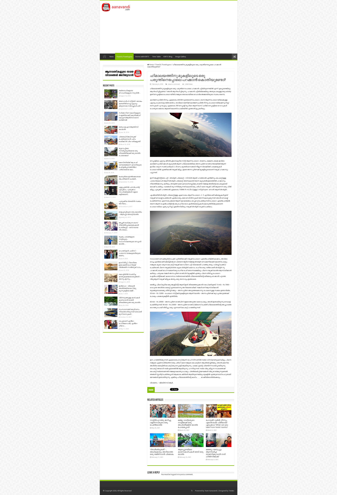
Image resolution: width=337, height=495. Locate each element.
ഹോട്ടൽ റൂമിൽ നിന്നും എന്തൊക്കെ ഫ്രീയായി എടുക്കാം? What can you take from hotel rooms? (217, 423)
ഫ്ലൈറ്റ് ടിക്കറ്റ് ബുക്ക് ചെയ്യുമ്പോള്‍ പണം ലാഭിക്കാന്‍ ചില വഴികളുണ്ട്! (129, 139)
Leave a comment (174, 84)
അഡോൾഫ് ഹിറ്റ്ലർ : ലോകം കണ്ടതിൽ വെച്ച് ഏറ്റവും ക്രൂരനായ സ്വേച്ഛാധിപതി (130, 103)
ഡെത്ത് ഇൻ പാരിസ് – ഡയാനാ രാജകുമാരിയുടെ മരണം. (129, 253)
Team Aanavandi (211, 491)
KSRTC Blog (167, 57)
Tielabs (231, 491)
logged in (174, 474)
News (112, 57)
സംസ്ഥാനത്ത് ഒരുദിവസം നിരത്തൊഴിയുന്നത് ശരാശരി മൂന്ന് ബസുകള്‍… (130, 311)
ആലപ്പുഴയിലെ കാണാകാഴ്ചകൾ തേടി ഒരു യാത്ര (190, 451)
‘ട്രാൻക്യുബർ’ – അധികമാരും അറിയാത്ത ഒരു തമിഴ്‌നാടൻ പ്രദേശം (162, 451)
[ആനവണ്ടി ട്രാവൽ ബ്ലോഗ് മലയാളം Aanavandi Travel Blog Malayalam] (117, 7)
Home (104, 56)
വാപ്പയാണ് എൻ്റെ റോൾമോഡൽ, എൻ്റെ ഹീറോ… (128, 323)
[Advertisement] (168, 31)
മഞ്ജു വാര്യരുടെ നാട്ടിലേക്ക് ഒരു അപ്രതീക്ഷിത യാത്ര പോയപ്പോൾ (188, 423)
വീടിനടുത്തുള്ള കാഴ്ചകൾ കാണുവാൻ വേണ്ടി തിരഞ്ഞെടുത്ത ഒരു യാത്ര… (130, 300)
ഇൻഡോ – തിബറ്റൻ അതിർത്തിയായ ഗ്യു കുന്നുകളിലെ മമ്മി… (127, 288)
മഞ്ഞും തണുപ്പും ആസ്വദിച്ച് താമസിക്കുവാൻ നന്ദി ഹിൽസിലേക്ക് (216, 453)
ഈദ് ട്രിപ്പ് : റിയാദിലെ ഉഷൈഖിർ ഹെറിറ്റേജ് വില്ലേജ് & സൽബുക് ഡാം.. (130, 265)
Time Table (156, 57)
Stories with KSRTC (142, 57)
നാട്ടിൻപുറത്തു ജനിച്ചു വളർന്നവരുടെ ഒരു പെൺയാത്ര (160, 422)
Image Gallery (180, 57)
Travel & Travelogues (124, 57)
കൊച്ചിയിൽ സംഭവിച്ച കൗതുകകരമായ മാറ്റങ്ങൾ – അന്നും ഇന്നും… (130, 276)
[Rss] (192, 490)
